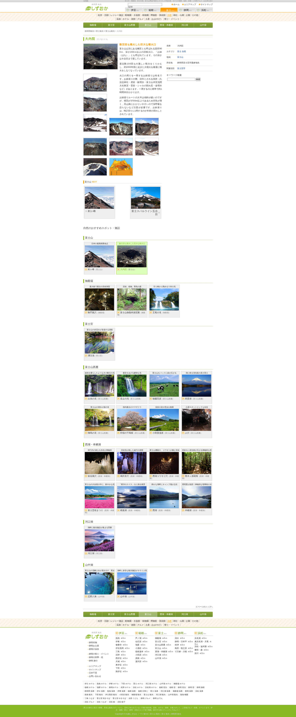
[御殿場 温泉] (166, 638)
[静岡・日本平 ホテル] (190, 641)
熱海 (118, 638)
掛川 (197, 653)
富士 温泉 (154, 691)
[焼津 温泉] (184, 645)
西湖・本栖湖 (166, 25)
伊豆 (135, 10)
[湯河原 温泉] (147, 661)
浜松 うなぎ (102, 702)
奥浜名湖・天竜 (202, 641)
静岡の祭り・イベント (99, 654)
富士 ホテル (138, 684)
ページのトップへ (205, 607)
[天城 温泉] (125, 661)
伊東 (118, 641)
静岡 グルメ (145, 698)
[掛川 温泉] (204, 653)
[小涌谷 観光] (142, 648)
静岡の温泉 (94, 649)
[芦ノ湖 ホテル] (145, 638)
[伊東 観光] (121, 641)
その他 (195, 15)
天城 (118, 661)
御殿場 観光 (136, 695)
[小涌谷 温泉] (147, 648)
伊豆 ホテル (89, 684)
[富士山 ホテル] (165, 648)
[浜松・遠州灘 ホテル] (210, 646)
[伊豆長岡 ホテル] (127, 648)
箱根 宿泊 (163, 687)
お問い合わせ (95, 676)
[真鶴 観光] (140, 658)
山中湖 (203, 25)
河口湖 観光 (161, 695)
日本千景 (93, 673)
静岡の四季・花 (96, 657)
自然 (169, 15)
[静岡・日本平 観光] (188, 641)
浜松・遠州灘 (201, 646)
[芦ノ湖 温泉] (147, 638)
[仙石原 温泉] (147, 641)
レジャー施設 (116, 15)
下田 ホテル (126, 684)
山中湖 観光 (173, 695)
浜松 (205, 10)
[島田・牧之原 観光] (188, 648)
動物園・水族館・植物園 (137, 15)
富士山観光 (110, 31)
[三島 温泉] (125, 651)
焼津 (177, 645)
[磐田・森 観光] (204, 650)
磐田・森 (199, 650)
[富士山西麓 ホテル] (169, 645)
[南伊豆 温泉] (127, 671)
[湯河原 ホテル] (145, 661)
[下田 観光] (121, 668)
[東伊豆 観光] (123, 665)
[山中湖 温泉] (166, 658)
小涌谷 (138, 648)
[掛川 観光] (200, 653)
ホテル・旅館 (129, 19)
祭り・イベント (171, 19)
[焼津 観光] (180, 645)
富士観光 (99, 31)
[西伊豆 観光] (123, 658)
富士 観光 (165, 714)
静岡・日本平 (181, 641)
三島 (118, 651)
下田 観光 (99, 695)
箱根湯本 (139, 651)
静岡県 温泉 (89, 691)
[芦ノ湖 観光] (142, 638)
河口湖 (184, 25)
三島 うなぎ (89, 698)
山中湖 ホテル (165, 684)
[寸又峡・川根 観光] (188, 651)
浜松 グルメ (89, 702)
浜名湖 (198, 638)
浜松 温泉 (199, 691)
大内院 (85, 1)
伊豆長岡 (120, 648)
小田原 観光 (124, 695)
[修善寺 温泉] (127, 645)
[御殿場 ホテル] (165, 638)
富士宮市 (181, 68)
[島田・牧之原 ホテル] (190, 648)
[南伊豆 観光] (123, 671)
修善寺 (119, 645)
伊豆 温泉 (101, 691)
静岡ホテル (113, 687)
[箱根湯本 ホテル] (147, 651)
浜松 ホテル (138, 687)
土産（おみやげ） (154, 19)
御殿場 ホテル (179, 684)
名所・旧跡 (103, 15)
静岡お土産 (94, 646)
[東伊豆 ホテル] (125, 665)
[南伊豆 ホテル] (125, 671)
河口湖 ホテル (151, 684)
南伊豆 (119, 671)
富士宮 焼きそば (103, 698)
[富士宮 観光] (162, 641)
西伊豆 (119, 658)
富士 (170, 10)
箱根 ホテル (89, 687)
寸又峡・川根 (181, 651)
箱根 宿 (172, 687)
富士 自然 (181, 51)
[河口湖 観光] (162, 655)
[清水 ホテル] (182, 638)
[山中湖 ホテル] (165, 658)
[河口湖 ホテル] (165, 655)
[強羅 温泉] (145, 645)
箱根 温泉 (132, 691)
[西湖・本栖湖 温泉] (172, 651)
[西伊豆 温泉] (127, 658)
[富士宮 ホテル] (165, 641)
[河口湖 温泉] (166, 655)
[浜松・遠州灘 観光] (208, 646)
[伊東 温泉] (125, 641)
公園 (188, 15)
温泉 (119, 19)
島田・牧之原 (181, 648)
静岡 (188, 10)
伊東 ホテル (114, 684)
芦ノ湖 (138, 638)
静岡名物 (93, 642)
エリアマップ (190, 4)
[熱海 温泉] (125, 638)
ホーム (176, 4)
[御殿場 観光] (162, 638)
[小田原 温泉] (147, 655)
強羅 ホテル (102, 687)
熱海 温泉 (111, 691)
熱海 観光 (88, 695)
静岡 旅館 (201, 687)
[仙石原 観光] (142, 641)
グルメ (140, 19)
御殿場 (93, 25)
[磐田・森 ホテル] (206, 650)
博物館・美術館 (158, 15)
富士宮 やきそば (119, 698)
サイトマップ (207, 4)
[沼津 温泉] (125, 655)
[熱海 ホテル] (123, 638)
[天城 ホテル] (123, 661)
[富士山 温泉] (166, 648)
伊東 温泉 (121, 691)
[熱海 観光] (121, 638)
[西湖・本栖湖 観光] (168, 651)
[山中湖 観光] (162, 658)
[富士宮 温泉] (166, 641)
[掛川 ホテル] (202, 653)
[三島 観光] (121, 651)
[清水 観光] (180, 638)
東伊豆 (119, 665)
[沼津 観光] (121, 655)
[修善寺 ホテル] (125, 645)
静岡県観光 (89, 31)
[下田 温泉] (125, 668)
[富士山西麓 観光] (166, 645)
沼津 (118, 655)
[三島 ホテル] (123, 651)
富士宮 (111, 25)
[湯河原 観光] (142, 661)
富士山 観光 (148, 695)
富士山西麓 (129, 25)
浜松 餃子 (121, 702)
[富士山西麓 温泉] (170, 645)
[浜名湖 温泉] (206, 638)
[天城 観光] (121, 661)
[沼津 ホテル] (123, 655)
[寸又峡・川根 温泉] (192, 651)
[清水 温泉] (184, 638)
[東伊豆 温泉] (127, 665)
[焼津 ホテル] (182, 645)
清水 (177, 638)
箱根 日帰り (143, 691)
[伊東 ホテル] (123, 641)
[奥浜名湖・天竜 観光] (210, 641)
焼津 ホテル (125, 687)
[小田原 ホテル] (145, 655)
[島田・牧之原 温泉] (192, 648)
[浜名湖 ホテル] (204, 638)
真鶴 (137, 658)
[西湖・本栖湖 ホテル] (171, 651)
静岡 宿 (191, 687)
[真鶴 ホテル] (143, 658)
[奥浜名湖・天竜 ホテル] (195, 644)
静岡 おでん (158, 698)
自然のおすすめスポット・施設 (101, 228)
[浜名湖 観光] (202, 638)
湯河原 (138, 661)
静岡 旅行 (93, 660)
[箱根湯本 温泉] (149, 651)
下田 (118, 668)
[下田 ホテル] (123, 668)
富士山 (148, 25)
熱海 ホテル (102, 684)
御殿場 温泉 (178, 691)
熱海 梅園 (184, 695)
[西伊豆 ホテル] (125, 658)
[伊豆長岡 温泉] (129, 648)
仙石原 (138, 641)
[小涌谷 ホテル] (145, 648)
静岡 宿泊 (182, 687)
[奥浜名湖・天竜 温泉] (197, 644)
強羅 (137, 645)
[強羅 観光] (140, 645)
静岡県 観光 (176, 714)
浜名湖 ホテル (151, 687)
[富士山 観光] (162, 648)
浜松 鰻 (112, 702)
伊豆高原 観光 (111, 695)
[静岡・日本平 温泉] (192, 641)
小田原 (138, 655)
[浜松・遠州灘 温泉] (212, 646)
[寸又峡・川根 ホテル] (190, 651)
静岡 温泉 (189, 691)
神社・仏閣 (178, 15)
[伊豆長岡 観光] (125, 648)
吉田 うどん (133, 698)
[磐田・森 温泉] (208, 650)
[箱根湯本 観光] (144, 651)
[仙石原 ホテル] (145, 641)
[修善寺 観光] (123, 645)
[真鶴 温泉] (145, 658)
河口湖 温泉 (165, 691)
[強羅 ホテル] (143, 645)
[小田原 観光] (142, 655)
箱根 (152, 10)
